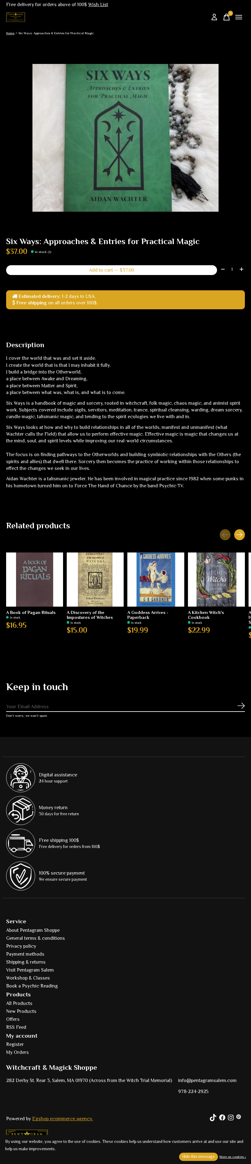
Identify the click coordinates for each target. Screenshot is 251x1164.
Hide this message (198, 1156)
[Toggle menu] (239, 17)
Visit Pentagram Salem (30, 970)
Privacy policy (21, 946)
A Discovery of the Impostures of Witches (90, 614)
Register (15, 1044)
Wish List (98, 4)
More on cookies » (232, 1156)
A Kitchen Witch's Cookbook (206, 614)
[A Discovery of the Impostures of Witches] (95, 579)
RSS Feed (16, 1027)
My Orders (17, 1052)
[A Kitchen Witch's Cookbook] (216, 579)
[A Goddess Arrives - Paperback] (155, 579)
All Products (19, 1003)
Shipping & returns (26, 962)
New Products (21, 1011)
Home (10, 33)
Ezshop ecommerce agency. (62, 1118)
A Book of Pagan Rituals (30, 612)
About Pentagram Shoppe (33, 930)
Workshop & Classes (28, 978)
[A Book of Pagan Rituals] (34, 579)
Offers (13, 1019)
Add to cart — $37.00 (111, 270)
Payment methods (25, 954)
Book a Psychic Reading (32, 986)
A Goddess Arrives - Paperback (147, 614)
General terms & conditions (35, 938)
